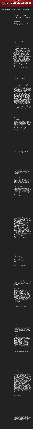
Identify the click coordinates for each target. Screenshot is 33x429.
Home (3, 9)
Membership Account (26, 9)
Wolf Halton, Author (18, 3)
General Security (7, 9)
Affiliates (19, 9)
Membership (13, 9)
